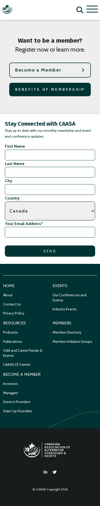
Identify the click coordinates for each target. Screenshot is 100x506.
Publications (12, 341)
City (8, 180)
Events (60, 285)
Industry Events (65, 309)
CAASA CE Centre (16, 364)
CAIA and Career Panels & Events (22, 353)
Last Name (14, 163)
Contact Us (12, 304)
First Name (15, 146)
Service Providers (17, 401)
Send (50, 251)
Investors (10, 383)
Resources (14, 323)
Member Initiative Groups (72, 341)
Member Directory (67, 332)
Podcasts (10, 332)
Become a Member (38, 70)
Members (62, 323)
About (8, 295)
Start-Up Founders (17, 411)
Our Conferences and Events (69, 297)
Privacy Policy (13, 313)
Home (9, 285)
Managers (10, 393)
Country (12, 198)
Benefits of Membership (50, 89)
